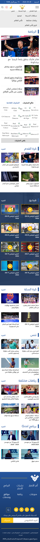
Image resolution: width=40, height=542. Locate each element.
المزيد (3, 149)
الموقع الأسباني (16, 533)
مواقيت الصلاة (6, 533)
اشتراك (7, 520)
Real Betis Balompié (5, 134)
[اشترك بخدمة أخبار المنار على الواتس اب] (27, 510)
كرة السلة (22, 10)
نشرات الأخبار (20, 487)
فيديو (19, 15)
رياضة (20, 494)
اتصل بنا (21, 535)
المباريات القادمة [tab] (13, 103)
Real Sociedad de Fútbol (5, 125)
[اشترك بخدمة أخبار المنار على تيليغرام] (32, 510)
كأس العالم (18, 20)
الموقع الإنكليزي (34, 533)
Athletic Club (6, 108)
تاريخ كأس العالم (31, 25)
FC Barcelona (34, 108)
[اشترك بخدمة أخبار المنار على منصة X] (21, 510)
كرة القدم (33, 10)
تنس (13, 10)
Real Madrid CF (34, 125)
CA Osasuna (6, 116)
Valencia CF (35, 134)
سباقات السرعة (31, 15)
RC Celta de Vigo (35, 116)
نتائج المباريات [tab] (28, 103)
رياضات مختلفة (31, 20)
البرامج (7, 485)
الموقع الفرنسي (25, 533)
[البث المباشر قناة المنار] (16, 510)
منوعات (33, 494)
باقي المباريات (20, 140)
